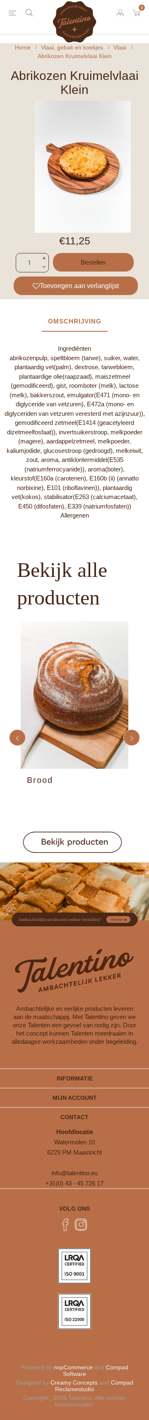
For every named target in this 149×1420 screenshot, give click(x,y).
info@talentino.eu (74, 1172)
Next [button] (131, 737)
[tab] (74, 322)
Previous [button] (17, 737)
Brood (40, 780)
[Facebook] (65, 1224)
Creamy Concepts (74, 1382)
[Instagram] (81, 1224)
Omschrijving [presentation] (74, 321)
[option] (74, 737)
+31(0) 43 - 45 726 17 (74, 1183)
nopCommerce (73, 1367)
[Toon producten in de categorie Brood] (74, 695)
